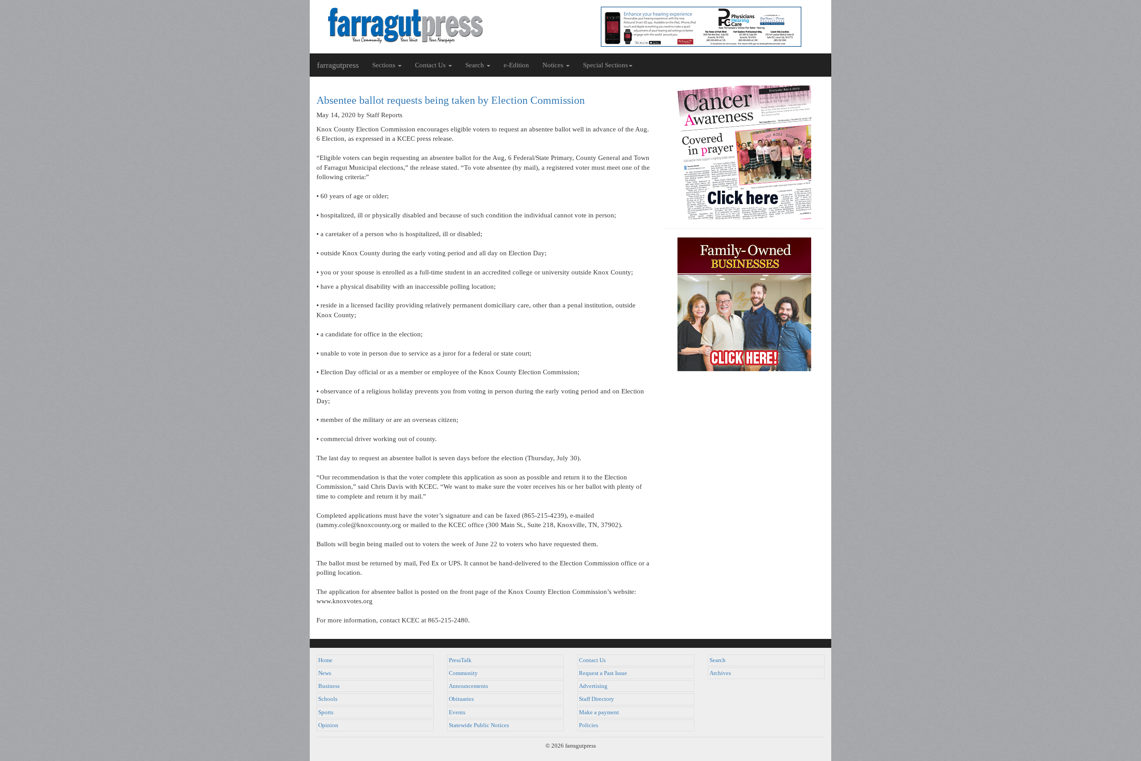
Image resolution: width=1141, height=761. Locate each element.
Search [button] (475, 65)
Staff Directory (596, 699)
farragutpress (338, 65)
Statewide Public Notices (479, 725)
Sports (325, 712)
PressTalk (460, 660)
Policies (588, 725)
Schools (327, 699)
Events (457, 712)
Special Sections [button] (605, 65)
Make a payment (599, 712)
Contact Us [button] (431, 65)
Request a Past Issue (603, 673)
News (324, 673)
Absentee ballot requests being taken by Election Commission (450, 100)
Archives (720, 673)
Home (325, 660)
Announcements (468, 686)
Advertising (593, 686)
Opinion (328, 725)
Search (718, 660)
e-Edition (516, 65)
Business (329, 686)
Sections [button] (384, 65)
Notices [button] (553, 65)
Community (463, 673)
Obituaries (461, 699)
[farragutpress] (440, 25)
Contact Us (592, 660)
